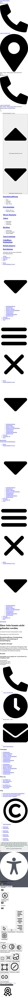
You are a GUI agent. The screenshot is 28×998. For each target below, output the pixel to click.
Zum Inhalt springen (5, 0)
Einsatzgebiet (6, 782)
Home (4, 263)
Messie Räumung (9, 215)
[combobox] (14, 846)
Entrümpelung (8, 207)
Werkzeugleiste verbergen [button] (6, 886)
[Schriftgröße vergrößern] (2, 884)
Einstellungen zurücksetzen (7, 984)
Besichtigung (8, 249)
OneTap (9, 883)
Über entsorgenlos (7, 781)
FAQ (4, 319)
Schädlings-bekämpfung (8, 241)
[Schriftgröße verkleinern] (2, 890)
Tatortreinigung (9, 236)
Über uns (5, 317)
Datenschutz (6, 828)
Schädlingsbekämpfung (11, 314)
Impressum (5, 827)
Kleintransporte (9, 246)
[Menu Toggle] (0, 110)
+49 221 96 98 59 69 (5, 33)
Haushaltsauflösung (10, 197)
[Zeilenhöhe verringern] (2, 908)
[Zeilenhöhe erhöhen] (2, 903)
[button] (14, 350)
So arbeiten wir (6, 318)
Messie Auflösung (10, 309)
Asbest (5, 218)
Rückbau (6, 227)
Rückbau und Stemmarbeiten (13, 310)
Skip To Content (4, 983)
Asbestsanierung (10, 311)
